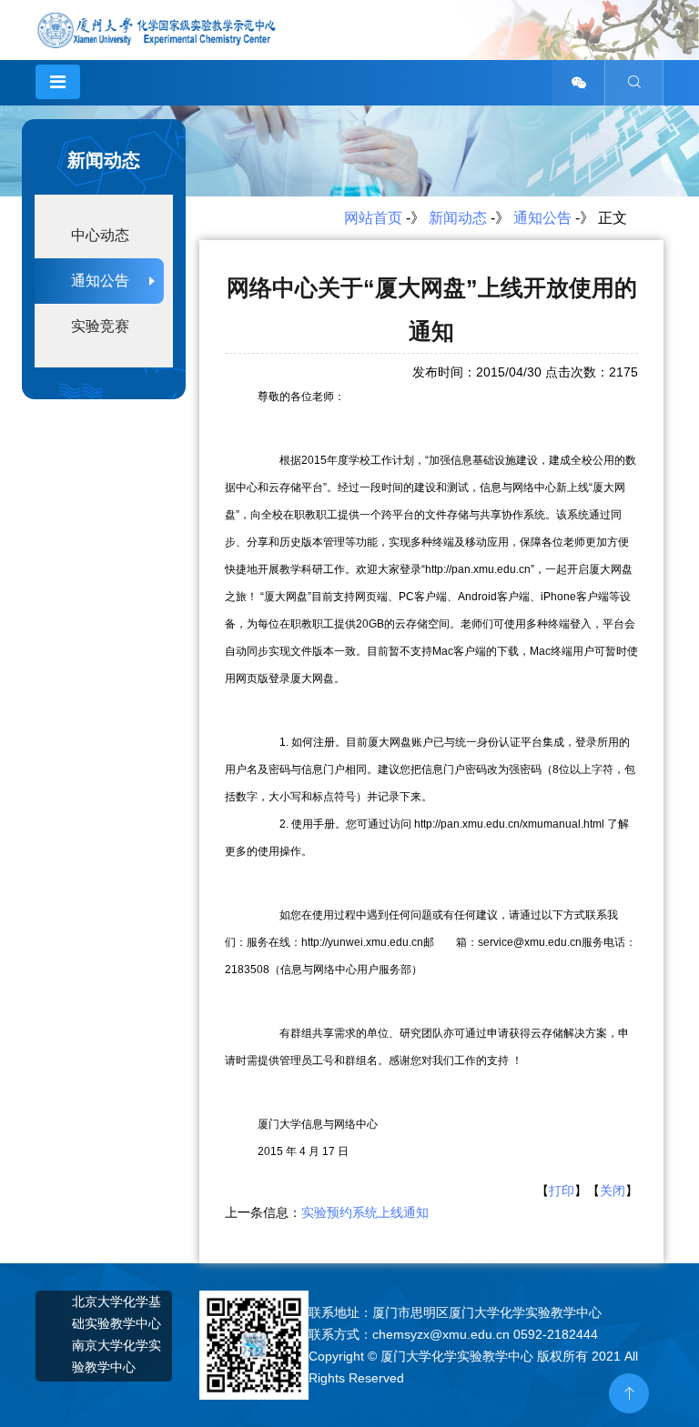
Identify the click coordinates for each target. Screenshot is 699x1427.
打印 (561, 1190)
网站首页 (373, 218)
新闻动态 (458, 218)
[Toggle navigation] (57, 82)
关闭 (612, 1190)
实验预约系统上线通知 (365, 1212)
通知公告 (542, 218)
